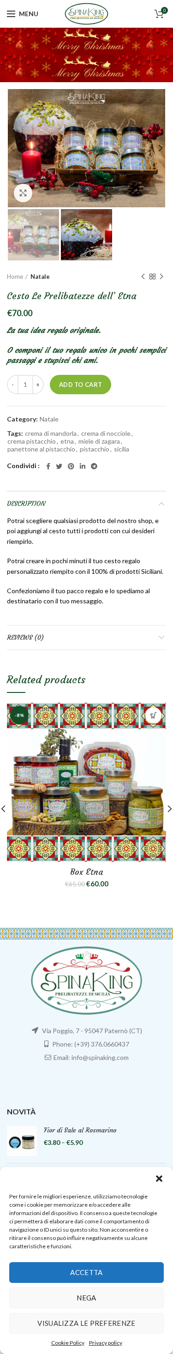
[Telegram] (94, 466)
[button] (159, 1178)
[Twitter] (59, 466)
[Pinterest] (71, 466)
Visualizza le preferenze (86, 1323)
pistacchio (94, 449)
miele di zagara (99, 441)
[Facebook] (48, 466)
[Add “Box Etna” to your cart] (153, 715)
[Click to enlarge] (23, 193)
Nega (86, 1298)
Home (15, 276)
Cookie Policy (67, 1342)
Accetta (86, 1272)
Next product (161, 276)
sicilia (121, 449)
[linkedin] (82, 466)
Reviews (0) (25, 637)
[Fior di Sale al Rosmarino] (22, 1141)
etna (67, 441)
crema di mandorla (51, 433)
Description (26, 503)
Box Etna (86, 872)
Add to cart (80, 384)
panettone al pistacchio (41, 449)
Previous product (143, 276)
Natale (40, 276)
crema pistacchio (31, 441)
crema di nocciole (106, 433)
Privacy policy (105, 1342)
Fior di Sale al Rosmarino (80, 1130)
